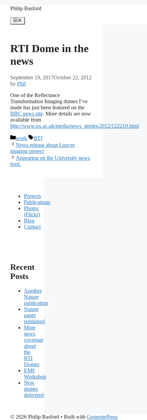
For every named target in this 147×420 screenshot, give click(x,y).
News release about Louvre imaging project (42, 148)
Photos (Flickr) (32, 211)
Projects (32, 196)
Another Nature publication (36, 297)
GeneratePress (102, 417)
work (21, 138)
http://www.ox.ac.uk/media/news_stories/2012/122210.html (74, 126)
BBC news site (26, 113)
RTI (38, 138)
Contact (32, 227)
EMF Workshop (35, 373)
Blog (29, 220)
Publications (37, 202)
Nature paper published (34, 315)
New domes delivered (34, 389)
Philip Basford (25, 8)
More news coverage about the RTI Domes (33, 346)
